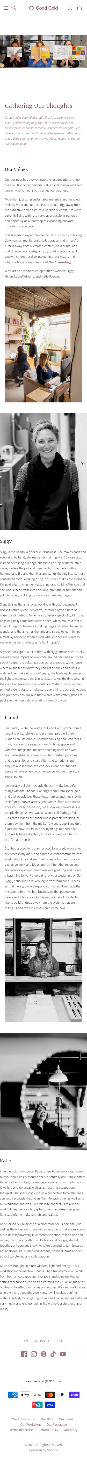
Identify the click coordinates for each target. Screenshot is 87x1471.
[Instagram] (34, 1354)
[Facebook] (24, 1354)
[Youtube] (63, 1354)
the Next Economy (56, 235)
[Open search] (13, 8)
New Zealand (40, 1381)
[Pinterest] (43, 1354)
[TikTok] (53, 1354)
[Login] (69, 8)
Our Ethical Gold (23, 1419)
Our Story (71, 1430)
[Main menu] (6, 8)
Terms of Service (21, 1430)
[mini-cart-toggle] (79, 8)
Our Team (66, 1419)
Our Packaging (57, 1424)
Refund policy (48, 1430)
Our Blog (47, 1419)
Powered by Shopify (43, 1450)
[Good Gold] (43, 7)
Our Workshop (30, 1424)
